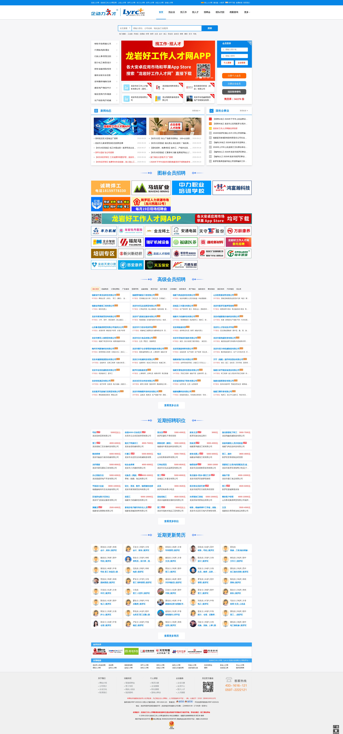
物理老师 (193, 464)
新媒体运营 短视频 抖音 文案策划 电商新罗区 (184, 604)
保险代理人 (199, 330)
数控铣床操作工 (226, 352)
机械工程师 (163, 363)
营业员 (170, 34)
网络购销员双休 (104, 395)
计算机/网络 (115, 289)
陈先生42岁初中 (108, 600)
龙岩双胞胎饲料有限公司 (183, 349)
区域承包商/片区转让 (154, 320)
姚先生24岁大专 (173, 558)
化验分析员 (120, 363)
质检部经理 (205, 309)
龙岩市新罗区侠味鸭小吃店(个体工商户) (238, 468)
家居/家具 (182, 289)
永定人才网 (159, 3)
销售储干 (245, 384)
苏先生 (233, 547)
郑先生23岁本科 (108, 547)
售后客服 (165, 373)
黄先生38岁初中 (238, 622)
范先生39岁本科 (108, 579)
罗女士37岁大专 (141, 579)
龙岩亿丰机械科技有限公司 (143, 359)
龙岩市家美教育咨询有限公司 (104, 316)
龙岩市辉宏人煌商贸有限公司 (104, 338)
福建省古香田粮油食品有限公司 (235, 511)
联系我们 (246, 3)
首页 (161, 12)
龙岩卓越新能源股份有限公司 (104, 359)
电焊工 (223, 395)
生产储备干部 (157, 395)
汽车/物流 (230, 289)
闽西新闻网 (128, 665)
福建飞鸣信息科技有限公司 (184, 295)
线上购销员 (152, 309)
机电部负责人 (184, 395)
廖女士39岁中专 (141, 600)
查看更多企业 (171, 405)
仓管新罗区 (105, 625)
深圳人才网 (144, 668)
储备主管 (164, 352)
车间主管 (206, 395)
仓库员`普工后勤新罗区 (143, 615)
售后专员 (242, 395)
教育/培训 (154, 289)
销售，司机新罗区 (206, 550)
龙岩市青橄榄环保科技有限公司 (145, 391)
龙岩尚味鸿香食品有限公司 (201, 500)
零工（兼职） (117, 298)
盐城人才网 (128, 668)
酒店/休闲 (220, 289)
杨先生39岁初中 (108, 558)
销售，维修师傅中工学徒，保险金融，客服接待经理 (211, 507)
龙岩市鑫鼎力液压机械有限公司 (105, 457)
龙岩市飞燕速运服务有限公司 (144, 316)
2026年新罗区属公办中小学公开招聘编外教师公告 (228, 133)
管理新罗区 (203, 582)
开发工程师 (185, 373)
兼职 (186, 34)
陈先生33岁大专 (206, 558)
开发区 (136, 34)
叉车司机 (239, 363)
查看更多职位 (171, 521)
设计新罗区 (203, 561)
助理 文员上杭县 (237, 604)
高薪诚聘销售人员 (145, 352)
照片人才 (181, 689)
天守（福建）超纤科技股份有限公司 (228, 359)
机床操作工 (194, 320)
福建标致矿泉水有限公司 (183, 359)
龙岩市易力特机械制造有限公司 (226, 349)
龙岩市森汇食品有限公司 (232, 479)
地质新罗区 (138, 572)
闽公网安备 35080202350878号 (164, 719)
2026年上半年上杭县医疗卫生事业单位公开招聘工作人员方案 (228, 147)
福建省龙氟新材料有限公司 (136, 511)
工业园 (130, 34)
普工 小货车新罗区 (141, 593)
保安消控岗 (206, 341)
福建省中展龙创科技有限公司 (104, 295)
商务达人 (196, 309)
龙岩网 (111, 665)
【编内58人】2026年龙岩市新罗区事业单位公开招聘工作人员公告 (228, 152)
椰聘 (205, 668)
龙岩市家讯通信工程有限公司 (104, 468)
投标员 (192, 443)
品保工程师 (209, 373)
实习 (190, 34)
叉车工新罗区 (236, 561)
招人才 (195, 12)
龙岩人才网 (95, 3)
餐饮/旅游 (211, 289)
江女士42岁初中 (173, 590)
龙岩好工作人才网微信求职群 (223, 128)
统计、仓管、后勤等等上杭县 (210, 615)
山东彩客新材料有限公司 (223, 295)
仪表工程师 (111, 363)
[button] (196, 77)
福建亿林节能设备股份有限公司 (226, 370)
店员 (159, 486)
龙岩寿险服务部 (179, 327)
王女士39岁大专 (141, 547)
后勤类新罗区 (139, 604)
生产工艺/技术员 (239, 352)
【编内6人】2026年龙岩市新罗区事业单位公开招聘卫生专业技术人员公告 (228, 156)
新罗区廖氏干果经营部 (166, 436)
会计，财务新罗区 (108, 550)
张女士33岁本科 (141, 558)
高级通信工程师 (162, 384)
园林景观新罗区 (107, 582)
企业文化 (103, 689)
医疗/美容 (163, 289)
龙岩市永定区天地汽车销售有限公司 (205, 511)
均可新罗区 (105, 593)
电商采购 (160, 309)
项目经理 (152, 384)
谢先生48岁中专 (108, 568)
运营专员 (183, 384)
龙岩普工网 (224, 668)
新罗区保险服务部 (139, 370)
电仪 (243, 298)
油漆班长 (142, 363)
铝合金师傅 (129, 464)
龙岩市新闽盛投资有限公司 (224, 338)
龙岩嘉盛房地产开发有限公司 (104, 479)
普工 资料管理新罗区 (142, 582)
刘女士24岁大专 (206, 568)
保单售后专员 (184, 330)
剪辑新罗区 (235, 582)
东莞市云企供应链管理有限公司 (138, 436)
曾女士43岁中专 (206, 611)
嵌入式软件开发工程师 (236, 373)
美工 (165, 34)
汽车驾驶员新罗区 (173, 582)
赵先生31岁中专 (173, 611)
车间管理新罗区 (172, 550)
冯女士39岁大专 (206, 622)
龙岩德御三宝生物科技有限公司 (105, 446)
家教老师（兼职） (164, 443)
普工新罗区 (170, 572)
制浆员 (148, 395)
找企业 (172, 12)
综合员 (204, 352)
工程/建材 (173, 289)
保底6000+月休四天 (133, 432)
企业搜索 (155, 686)
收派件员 (166, 320)
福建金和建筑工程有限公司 (103, 306)
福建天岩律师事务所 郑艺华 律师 (192, 716)
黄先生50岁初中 (238, 611)
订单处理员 (143, 309)
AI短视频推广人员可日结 (207, 298)
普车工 (110, 373)
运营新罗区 (170, 625)
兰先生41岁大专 (108, 590)
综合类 (238, 289)
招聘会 (207, 12)
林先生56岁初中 (238, 558)
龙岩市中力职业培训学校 (142, 327)
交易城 (142, 34)
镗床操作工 (103, 373)
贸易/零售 (135, 289)
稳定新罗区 (138, 625)
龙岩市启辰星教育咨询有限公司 (203, 468)
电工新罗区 (105, 604)
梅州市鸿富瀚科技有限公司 (103, 349)
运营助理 (194, 384)
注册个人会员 (234, 75)
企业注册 (181, 683)
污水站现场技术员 (247, 320)
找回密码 (129, 692)
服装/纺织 (201, 289)
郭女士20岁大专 (108, 611)
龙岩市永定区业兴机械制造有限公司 (140, 457)
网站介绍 (103, 683)
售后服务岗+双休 (238, 309)
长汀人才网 (141, 3)
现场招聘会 (130, 683)
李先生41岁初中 (141, 611)
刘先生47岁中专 (206, 600)
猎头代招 (220, 12)
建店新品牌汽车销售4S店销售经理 (233, 341)
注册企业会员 (234, 84)
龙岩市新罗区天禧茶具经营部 (202, 489)
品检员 (142, 395)
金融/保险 (144, 289)
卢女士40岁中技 (141, 622)
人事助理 (156, 352)
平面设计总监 (98, 486)
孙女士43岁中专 (108, 622)
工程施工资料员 (164, 298)
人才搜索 (181, 692)
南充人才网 (176, 665)
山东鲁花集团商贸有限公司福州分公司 (108, 327)
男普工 (145, 341)
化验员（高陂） (131, 475)
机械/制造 (105, 289)
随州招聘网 (240, 668)
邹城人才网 (192, 665)
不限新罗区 (170, 593)
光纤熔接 (96, 464)
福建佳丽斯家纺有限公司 (223, 381)
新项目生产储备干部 (232, 320)
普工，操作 (227, 454)
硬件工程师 (144, 384)
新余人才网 (224, 665)
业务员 (176, 34)
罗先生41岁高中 (206, 579)
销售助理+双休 (225, 309)
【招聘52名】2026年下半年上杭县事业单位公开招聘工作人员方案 (228, 119)
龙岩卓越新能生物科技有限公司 (226, 316)
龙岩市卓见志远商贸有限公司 (144, 306)
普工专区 (129, 686)
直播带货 (152, 341)
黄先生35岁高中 (238, 568)
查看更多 (195, 111)
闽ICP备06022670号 (142, 719)
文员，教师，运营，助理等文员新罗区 (214, 572)
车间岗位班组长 (196, 395)
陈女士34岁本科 (238, 590)
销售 (181, 34)
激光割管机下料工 (229, 432)
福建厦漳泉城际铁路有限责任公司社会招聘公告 (228, 138)
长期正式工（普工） (118, 352)
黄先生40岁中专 (173, 600)
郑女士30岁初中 (173, 568)
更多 (246, 12)
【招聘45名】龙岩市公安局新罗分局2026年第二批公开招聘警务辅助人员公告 (228, 124)
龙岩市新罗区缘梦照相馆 (223, 306)
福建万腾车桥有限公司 (222, 391)
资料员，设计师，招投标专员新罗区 (148, 561)
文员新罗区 (170, 561)
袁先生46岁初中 (173, 579)
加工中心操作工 (232, 395)
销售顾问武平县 (172, 615)
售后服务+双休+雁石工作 (200, 475)
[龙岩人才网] (118, 16)
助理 (151, 34)
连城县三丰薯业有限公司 (183, 306)
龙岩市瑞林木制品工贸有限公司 (170, 511)
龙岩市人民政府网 (99, 665)
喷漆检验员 (185, 320)
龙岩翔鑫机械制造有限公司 (233, 436)
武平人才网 (150, 3)
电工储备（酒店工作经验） (122, 384)
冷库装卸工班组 (196, 497)
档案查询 (234, 12)
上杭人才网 (122, 3)
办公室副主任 (98, 475)
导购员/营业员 (236, 384)
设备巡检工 (162, 497)
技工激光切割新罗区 (239, 572)
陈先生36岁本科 (238, 579)
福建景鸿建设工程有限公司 (143, 295)
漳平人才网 (131, 3)
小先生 (136, 590)
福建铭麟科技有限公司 (182, 391)
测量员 (95, 507)
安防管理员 (247, 363)
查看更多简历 (171, 635)
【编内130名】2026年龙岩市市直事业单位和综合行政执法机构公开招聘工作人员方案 (228, 142)
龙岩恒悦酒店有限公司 (101, 381)
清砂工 (201, 320)
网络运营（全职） (105, 298)
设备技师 (183, 352)
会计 (160, 34)
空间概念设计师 (144, 298)
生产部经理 (184, 309)
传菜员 (109, 384)
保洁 (222, 363)
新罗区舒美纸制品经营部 (232, 457)
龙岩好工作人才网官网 (108, 3)
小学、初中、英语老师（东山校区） (111, 320)
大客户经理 (121, 330)
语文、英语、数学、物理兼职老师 (139, 486)
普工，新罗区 (236, 615)
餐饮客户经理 (111, 330)
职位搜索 (155, 689)
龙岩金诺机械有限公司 (134, 446)
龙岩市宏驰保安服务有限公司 (185, 338)
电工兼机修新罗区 (238, 625)
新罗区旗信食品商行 (198, 436)
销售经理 (157, 373)
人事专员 (150, 373)
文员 (156, 34)
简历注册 (155, 683)
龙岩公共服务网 (178, 668)
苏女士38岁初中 (206, 590)
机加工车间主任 (152, 363)
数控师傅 (96, 454)
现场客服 (142, 320)
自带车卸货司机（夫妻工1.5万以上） (194, 363)
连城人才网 (169, 3)
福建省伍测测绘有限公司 (102, 511)
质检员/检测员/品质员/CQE (230, 298)
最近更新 (95, 289)
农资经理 (102, 330)
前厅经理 (103, 384)
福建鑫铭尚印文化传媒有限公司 (105, 489)
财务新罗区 (235, 593)
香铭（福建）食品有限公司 (136, 479)
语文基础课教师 (225, 330)
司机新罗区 (105, 561)
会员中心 (181, 686)
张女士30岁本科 (173, 622)
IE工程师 (224, 373)
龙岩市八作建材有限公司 (135, 468)
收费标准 (239, 3)
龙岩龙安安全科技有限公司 (143, 381)
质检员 (165, 395)
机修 (222, 320)
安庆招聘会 (208, 665)
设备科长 (103, 363)
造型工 (128, 497)
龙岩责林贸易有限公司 (101, 436)
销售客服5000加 (119, 341)
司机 (194, 34)
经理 (147, 34)
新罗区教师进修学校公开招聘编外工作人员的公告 (228, 161)
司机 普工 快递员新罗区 (111, 572)
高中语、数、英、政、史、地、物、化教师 (247, 330)
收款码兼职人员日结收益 (188, 298)
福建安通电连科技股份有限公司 (186, 370)
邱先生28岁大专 (173, 547)
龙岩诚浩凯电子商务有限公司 (185, 381)
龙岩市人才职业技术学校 (223, 327)
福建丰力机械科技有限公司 (184, 316)
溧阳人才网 (97, 668)
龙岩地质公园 (193, 668)
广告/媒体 (125, 289)
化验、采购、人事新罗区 (209, 625)
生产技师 (190, 352)
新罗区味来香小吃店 (165, 489)
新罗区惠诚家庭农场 (230, 489)
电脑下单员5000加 (105, 341)
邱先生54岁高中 (206, 547)
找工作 (183, 12)
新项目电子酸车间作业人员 (136, 507)
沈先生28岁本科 (141, 568)
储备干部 (193, 373)
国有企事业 (156, 692)
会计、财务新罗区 (141, 550)
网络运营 (114, 395)
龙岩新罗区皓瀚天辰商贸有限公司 (106, 391)
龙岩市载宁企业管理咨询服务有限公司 (148, 349)
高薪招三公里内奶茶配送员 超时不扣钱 (238, 464)
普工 (190, 309)
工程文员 (155, 298)
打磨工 (248, 352)
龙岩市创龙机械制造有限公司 (104, 370)
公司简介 (103, 686)
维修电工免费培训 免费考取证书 (151, 330)
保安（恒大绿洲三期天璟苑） (190, 341)
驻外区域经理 (225, 384)
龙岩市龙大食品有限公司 (142, 338)
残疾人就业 (130, 689)
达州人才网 (113, 668)
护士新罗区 (105, 615)
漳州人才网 (160, 665)
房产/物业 (192, 289)
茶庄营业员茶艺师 (197, 486)
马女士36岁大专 (238, 600)
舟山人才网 (240, 665)
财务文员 (193, 432)
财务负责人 (103, 309)
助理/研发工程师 (104, 352)
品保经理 (200, 373)
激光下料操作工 (131, 443)
